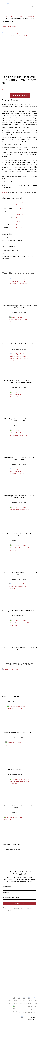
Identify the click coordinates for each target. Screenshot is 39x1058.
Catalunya (19, 215)
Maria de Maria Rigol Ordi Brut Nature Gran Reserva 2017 (19, 306)
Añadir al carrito (20, 95)
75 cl (17, 224)
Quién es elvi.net (8, 922)
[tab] (19, 234)
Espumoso (19, 208)
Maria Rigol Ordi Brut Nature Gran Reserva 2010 (19, 573)
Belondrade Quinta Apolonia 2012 (15, 769)
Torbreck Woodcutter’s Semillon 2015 (17, 733)
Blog (3, 943)
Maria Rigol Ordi (22, 202)
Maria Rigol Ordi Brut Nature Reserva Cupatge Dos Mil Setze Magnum (19, 381)
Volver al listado (9, 27)
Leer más (19, 420)
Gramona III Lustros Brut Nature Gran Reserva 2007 (19, 807)
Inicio (5, 16)
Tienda (12, 16)
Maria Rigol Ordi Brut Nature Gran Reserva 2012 (19, 648)
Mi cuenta (5, 957)
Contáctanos (6, 967)
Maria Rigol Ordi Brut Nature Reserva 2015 (19, 610)
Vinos (21, 16)
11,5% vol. (19, 228)
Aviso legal (21, 1033)
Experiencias (6, 928)
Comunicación (7, 931)
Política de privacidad (8, 1033)
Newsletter (5, 946)
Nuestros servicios (8, 925)
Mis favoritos (6, 961)
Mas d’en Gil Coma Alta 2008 (13, 844)
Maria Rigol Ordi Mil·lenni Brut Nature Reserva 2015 (19, 496)
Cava (18, 218)
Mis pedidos (6, 964)
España (18, 211)
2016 (17, 205)
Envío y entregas (8, 982)
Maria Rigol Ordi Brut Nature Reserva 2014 (19, 344)
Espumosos (30, 16)
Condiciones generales (10, 978)
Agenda (4, 940)
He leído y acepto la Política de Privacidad (17, 909)
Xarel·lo (19, 221)
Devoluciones (6, 985)
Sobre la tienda (7, 975)
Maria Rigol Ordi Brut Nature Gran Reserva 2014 (19, 535)
